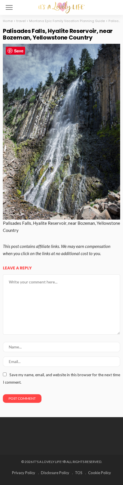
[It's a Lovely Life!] (61, 7)
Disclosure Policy (55, 472)
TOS (78, 472)
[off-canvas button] (9, 7)
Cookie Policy (99, 472)
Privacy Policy (23, 472)
